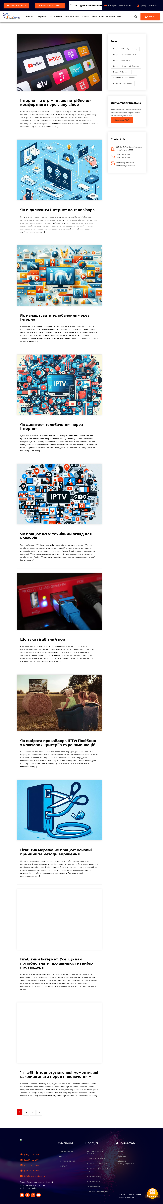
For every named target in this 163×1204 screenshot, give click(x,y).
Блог (101, 17)
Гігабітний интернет (121, 72)
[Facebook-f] (27, 1195)
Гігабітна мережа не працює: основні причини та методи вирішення (56, 852)
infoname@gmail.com (125, 163)
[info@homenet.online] (105, 5)
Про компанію (72, 17)
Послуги (58, 17)
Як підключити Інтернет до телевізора (57, 210)
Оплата (85, 17)
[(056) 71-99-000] (138, 5)
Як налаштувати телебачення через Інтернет (55, 317)
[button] (29, 16)
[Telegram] (22, 1195)
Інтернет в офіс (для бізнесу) (125, 49)
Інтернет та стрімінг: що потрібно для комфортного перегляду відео (56, 102)
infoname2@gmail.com (125, 166)
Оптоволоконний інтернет (124, 78)
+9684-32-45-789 (123, 155)
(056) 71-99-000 (148, 5)
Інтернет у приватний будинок (126, 66)
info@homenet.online (119, 5)
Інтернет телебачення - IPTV (124, 55)
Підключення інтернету (122, 83)
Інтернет (29, 17)
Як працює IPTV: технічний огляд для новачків (56, 536)
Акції (94, 17)
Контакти (110, 17)
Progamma (129, 1197)
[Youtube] (38, 1195)
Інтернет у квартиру (121, 60)
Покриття (41, 17)
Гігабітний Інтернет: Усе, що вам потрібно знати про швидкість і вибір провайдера (56, 963)
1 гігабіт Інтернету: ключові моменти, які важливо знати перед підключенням (59, 1074)
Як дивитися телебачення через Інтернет (51, 426)
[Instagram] (33, 1195)
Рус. (119, 17)
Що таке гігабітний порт (43, 639)
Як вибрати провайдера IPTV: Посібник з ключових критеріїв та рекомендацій (58, 743)
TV (50, 17)
